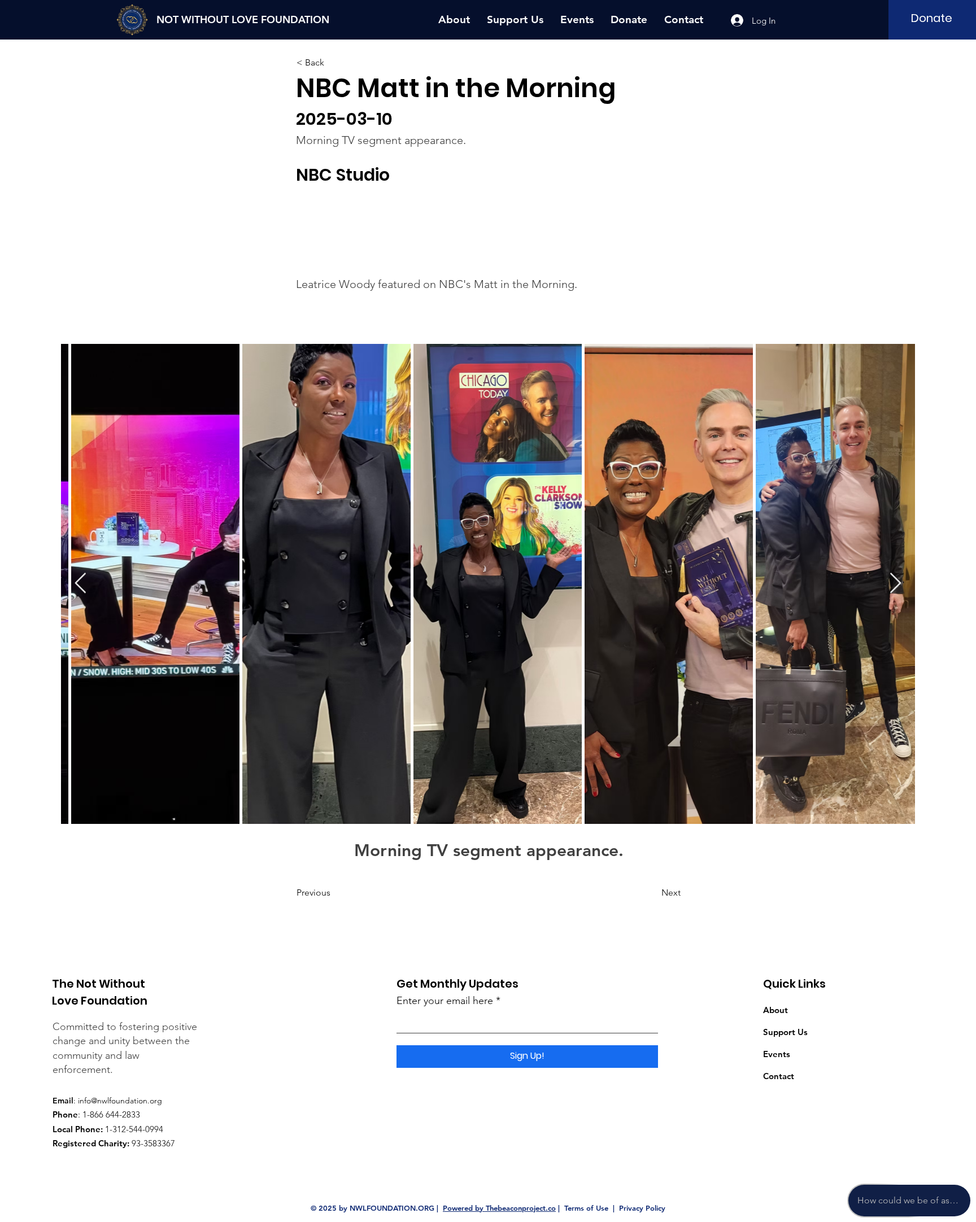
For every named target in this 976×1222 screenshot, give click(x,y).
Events (776, 1054)
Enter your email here (444, 1001)
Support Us (785, 1032)
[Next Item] (895, 584)
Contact (778, 1076)
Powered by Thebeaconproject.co (499, 1207)
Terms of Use (586, 1207)
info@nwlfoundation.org (120, 1101)
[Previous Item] (80, 584)
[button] (334, 62)
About (775, 1010)
